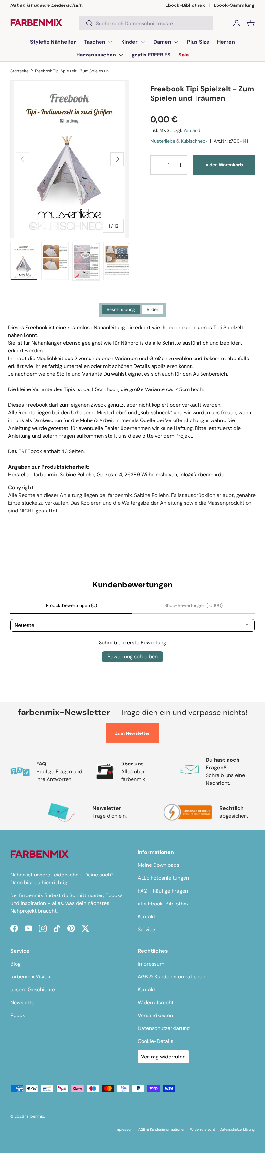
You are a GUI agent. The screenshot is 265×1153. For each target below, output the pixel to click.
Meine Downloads (158, 865)
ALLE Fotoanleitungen (163, 878)
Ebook (17, 1015)
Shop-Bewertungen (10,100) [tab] (193, 605)
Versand (191, 130)
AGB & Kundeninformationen (171, 976)
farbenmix (34, 1116)
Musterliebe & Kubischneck (178, 141)
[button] (251, 23)
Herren (226, 41)
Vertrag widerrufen (163, 1056)
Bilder (152, 309)
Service (146, 929)
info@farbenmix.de (201, 474)
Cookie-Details (155, 1041)
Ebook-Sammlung (234, 5)
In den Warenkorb (223, 164)
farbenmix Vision (30, 976)
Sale (183, 54)
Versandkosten (155, 1015)
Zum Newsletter (132, 733)
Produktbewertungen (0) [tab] (71, 605)
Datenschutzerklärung (164, 1028)
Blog (15, 963)
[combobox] (146, 23)
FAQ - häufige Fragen (163, 890)
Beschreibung (121, 309)
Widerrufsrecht (156, 1002)
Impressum (151, 963)
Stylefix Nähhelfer (53, 41)
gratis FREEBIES (151, 54)
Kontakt (146, 916)
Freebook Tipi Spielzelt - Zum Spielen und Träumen (73, 71)
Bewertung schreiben (132, 656)
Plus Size (198, 41)
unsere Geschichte (32, 989)
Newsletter (23, 1002)
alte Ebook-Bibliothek (163, 903)
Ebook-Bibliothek (185, 5)
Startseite (19, 71)
